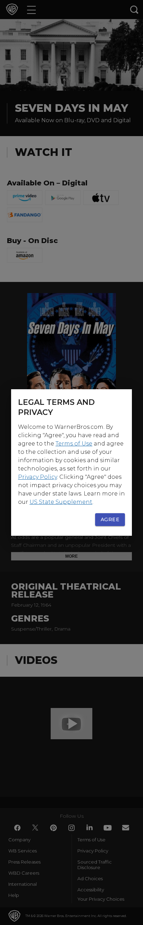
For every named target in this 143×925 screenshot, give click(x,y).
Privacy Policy (37, 477)
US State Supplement (61, 502)
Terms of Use (74, 443)
